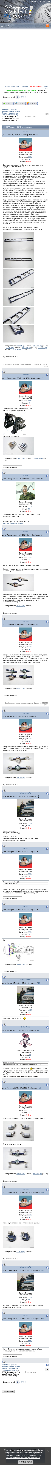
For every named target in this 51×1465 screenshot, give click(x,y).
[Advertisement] (25, 56)
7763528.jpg (16, 349)
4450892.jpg (21, 688)
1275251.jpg (21, 1252)
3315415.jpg (21, 346)
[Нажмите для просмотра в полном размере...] (18, 249)
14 (43, 1270)
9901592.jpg (37, 1174)
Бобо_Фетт (25, 1027)
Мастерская (13, 113)
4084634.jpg (38, 458)
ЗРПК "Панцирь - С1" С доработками (11, 117)
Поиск (46, 87)
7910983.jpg (21, 606)
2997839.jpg (21, 778)
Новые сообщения (12, 87)
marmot (26, 131)
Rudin (25, 475)
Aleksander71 (25, 793)
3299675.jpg (42, 348)
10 (39, 983)
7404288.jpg (21, 964)
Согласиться (25, 1462)
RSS (46, 88)
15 (43, 1319)
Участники (24, 87)
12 (40, 1088)
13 (43, 1193)
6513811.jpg (10, 348)
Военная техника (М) (10, 115)
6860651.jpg (37, 346)
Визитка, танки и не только (13, 523)
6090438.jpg (21, 1174)
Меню (6, 26)
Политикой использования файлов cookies (23, 1458)
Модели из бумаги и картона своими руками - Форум (11, 111)
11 (39, 1030)
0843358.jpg (26, 348)
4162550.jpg (21, 458)
